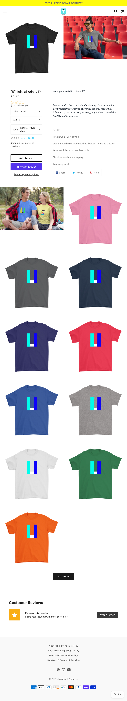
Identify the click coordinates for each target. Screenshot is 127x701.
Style (15, 129)
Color (15, 111)
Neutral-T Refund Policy (63, 655)
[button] (26, 104)
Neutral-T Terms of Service (63, 660)
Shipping (15, 142)
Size (15, 119)
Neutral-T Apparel (67, 678)
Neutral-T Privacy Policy (63, 645)
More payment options (26, 174)
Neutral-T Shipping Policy (63, 650)
